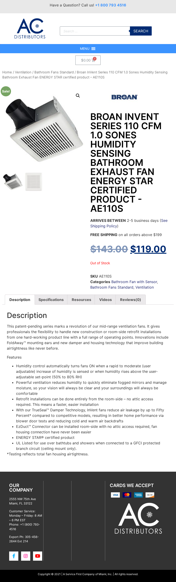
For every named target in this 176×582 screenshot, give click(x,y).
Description (19, 299)
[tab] (20, 300)
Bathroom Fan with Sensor (134, 281)
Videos (105, 299)
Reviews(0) (130, 299)
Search (140, 31)
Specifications (51, 299)
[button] (84, 48)
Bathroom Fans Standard (54, 72)
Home (7, 72)
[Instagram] (25, 556)
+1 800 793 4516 (110, 5)
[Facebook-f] (13, 556)
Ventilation (23, 72)
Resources (81, 299)
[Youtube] (37, 556)
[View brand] (124, 105)
